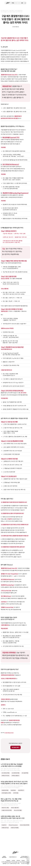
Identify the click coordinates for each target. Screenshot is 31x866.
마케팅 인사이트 (5, 10)
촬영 (22, 3)
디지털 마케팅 (11, 10)
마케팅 (13, 3)
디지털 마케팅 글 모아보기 (9, 732)
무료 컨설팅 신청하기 (15, 747)
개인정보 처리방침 (25, 863)
